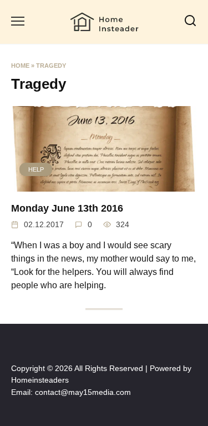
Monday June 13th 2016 (67, 207)
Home (20, 65)
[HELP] (104, 184)
